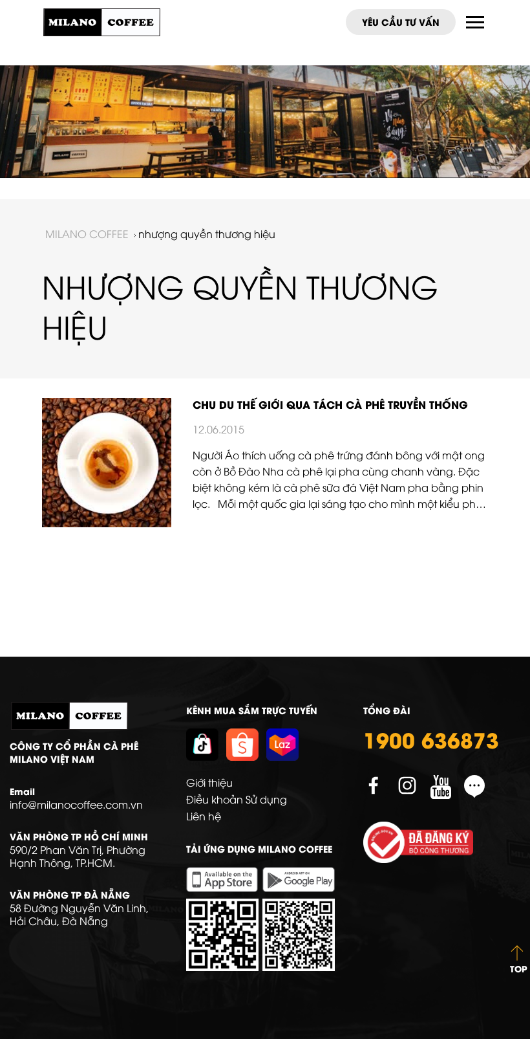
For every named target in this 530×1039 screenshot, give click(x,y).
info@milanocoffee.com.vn (76, 804)
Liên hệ (203, 816)
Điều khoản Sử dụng (236, 799)
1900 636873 (431, 738)
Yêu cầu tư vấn (401, 21)
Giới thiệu (209, 782)
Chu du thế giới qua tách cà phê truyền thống (330, 404)
